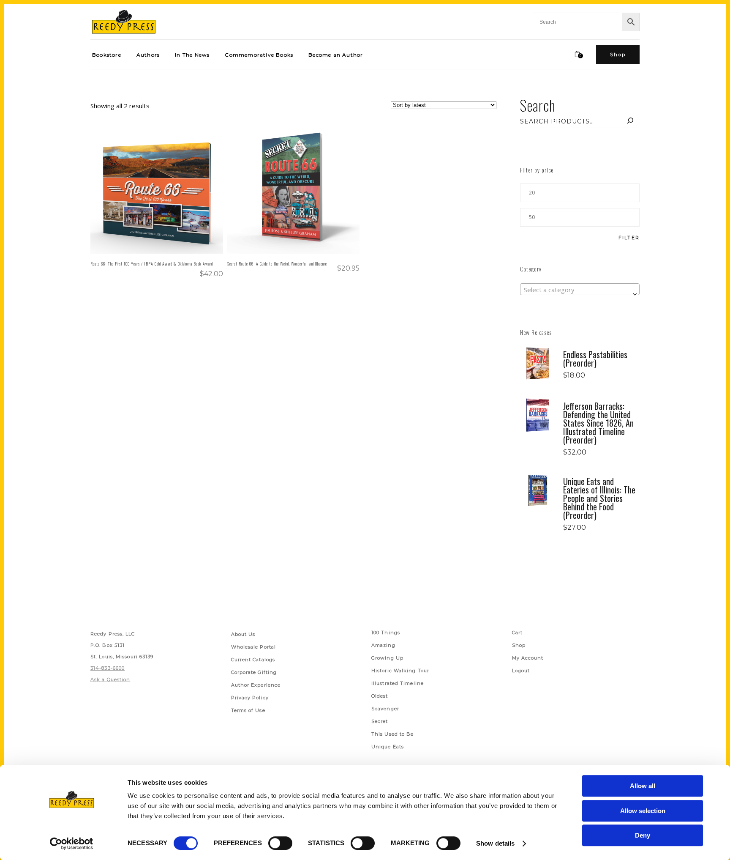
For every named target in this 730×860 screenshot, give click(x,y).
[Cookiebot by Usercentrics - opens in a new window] (72, 843)
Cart (517, 632)
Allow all (642, 785)
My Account (528, 658)
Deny (642, 835)
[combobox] (580, 289)
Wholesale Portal (253, 647)
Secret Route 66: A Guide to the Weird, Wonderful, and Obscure (277, 263)
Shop (519, 645)
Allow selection (642, 810)
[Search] (630, 121)
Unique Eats (387, 747)
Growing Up (387, 658)
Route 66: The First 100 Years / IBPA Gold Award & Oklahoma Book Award (151, 263)
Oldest (379, 696)
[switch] (280, 843)
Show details (495, 843)
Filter (629, 238)
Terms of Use (248, 710)
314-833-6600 (107, 668)
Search (538, 105)
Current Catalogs (253, 660)
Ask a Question (110, 679)
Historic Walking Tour (400, 671)
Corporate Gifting (254, 672)
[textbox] (579, 290)
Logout (521, 671)
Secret (379, 721)
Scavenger (385, 709)
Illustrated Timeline (397, 683)
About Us (243, 634)
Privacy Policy (250, 698)
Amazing (383, 645)
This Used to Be (392, 734)
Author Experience (256, 685)
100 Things (385, 632)
